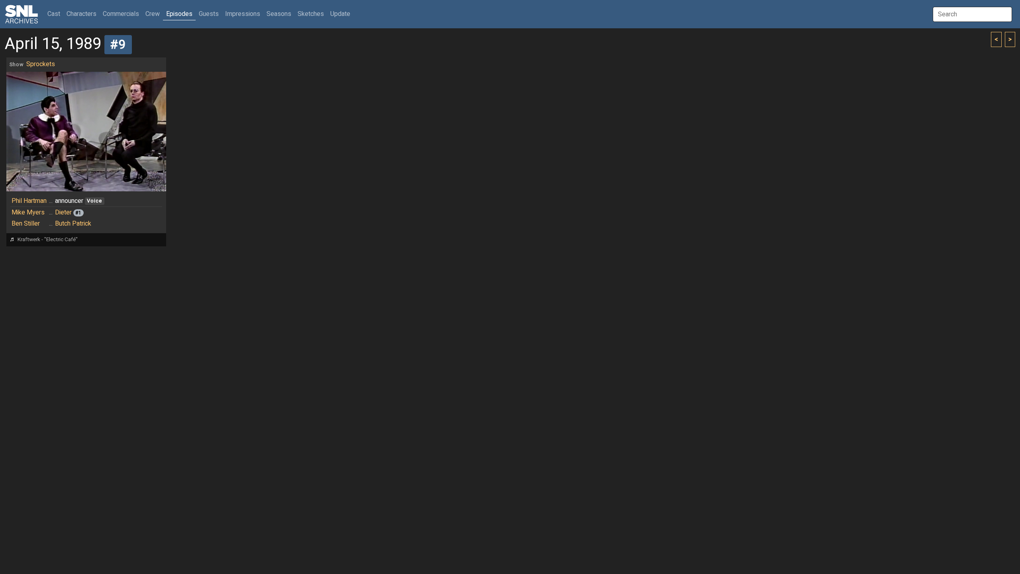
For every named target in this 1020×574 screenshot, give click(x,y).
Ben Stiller (26, 223)
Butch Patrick (73, 223)
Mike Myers (28, 212)
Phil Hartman (29, 201)
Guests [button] (209, 14)
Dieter (63, 212)
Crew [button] (152, 14)
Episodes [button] (179, 14)
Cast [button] (55, 14)
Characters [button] (81, 14)
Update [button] (340, 14)
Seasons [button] (279, 14)
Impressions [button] (242, 14)
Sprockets (40, 64)
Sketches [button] (311, 14)
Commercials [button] (121, 14)
